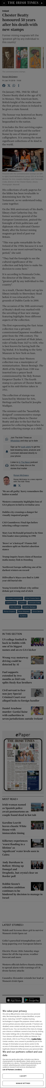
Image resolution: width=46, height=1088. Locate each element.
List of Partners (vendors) (12, 1070)
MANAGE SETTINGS (23, 1083)
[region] (23, 1045)
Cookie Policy (36, 1039)
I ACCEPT (23, 1076)
